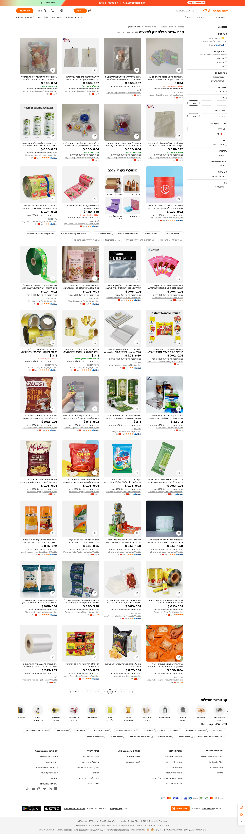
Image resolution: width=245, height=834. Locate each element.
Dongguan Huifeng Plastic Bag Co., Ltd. (82, 612)
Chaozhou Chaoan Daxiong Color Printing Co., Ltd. (38, 428)
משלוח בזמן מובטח (174, 767)
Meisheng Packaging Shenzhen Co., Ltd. (39, 680)
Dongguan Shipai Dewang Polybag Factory (164, 95)
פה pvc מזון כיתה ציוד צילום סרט (40, 234)
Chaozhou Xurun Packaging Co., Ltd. (83, 301)
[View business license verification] (148, 829)
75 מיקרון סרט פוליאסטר (195, 731)
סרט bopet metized (102, 234)
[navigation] (207, 359)
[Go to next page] (70, 691)
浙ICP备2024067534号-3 (195, 830)
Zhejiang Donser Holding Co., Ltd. (126, 431)
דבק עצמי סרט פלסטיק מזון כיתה (138, 240)
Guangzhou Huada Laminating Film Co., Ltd (122, 365)
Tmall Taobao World (108, 821)
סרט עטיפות (80, 731)
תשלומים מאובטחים (173, 756)
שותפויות (54, 778)
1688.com (93, 821)
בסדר (193, 103)
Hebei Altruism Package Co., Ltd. (126, 676)
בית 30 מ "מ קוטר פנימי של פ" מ (73, 234)
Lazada (123, 821)
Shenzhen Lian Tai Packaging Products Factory (122, 297)
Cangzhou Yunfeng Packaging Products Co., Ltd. (122, 616)
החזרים (96, 773)
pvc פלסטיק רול (111, 240)
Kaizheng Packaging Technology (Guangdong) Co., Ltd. (80, 676)
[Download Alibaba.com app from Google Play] (31, 808)
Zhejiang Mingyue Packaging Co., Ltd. (166, 552)
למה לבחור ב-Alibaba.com (212, 756)
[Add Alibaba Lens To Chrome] (180, 808)
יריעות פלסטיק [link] (134, 27)
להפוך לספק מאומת (49, 773)
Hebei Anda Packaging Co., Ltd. (169, 428)
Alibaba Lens (208, 808)
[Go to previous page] (132, 691)
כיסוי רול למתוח (151, 234)
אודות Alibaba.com (214, 751)
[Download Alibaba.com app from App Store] (52, 808)
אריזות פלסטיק (151, 27)
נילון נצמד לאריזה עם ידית (140, 737)
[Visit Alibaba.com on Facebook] (56, 788)
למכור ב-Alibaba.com (49, 756)
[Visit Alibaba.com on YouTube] (33, 788)
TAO (144, 821)
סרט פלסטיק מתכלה (95, 737)
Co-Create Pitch (216, 762)
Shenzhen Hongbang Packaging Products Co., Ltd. (80, 428)
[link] (241, 807)
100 (76, 692)
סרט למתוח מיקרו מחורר (125, 731)
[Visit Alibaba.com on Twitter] (44, 788)
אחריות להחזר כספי (173, 762)
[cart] (52, 11)
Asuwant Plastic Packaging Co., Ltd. (167, 297)
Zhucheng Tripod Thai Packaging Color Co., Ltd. (80, 224)
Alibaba (181, 27)
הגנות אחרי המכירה (173, 773)
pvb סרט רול (148, 731)
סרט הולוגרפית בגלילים (127, 234)
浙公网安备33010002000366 (169, 830)
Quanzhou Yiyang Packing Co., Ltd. (84, 491)
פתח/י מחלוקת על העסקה (88, 767)
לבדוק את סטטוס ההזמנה (47, 767)
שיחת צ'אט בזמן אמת (90, 762)
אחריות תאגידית (216, 767)
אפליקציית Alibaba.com (74, 808)
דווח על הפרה (93, 783)
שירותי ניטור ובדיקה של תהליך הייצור (166, 778)
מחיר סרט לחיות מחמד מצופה (85, 240)
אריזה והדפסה (167, 27)
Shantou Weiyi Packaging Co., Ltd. (84, 367)
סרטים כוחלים (184, 737)
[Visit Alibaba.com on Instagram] (39, 788)
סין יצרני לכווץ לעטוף (169, 731)
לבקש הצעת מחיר (133, 762)
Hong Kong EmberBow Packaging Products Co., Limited (164, 680)
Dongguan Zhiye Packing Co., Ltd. (168, 612)
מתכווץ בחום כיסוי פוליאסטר (36, 731)
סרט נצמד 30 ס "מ (101, 731)
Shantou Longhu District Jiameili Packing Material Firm (164, 361)
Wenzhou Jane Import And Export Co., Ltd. (38, 552)
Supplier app (116, 808)
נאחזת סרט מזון (62, 731)
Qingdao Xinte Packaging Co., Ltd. (42, 301)
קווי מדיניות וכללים (174, 783)
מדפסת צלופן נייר (172, 234)
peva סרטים (217, 731)
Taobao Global (134, 821)
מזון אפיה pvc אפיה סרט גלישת (210, 737)
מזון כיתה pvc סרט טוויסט (169, 240)
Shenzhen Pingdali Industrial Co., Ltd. (41, 612)
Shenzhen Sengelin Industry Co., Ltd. (41, 155)
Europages (163, 821)
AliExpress (82, 821)
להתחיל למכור (52, 762)
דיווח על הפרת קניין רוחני (88, 778)
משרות (220, 773)
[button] (89, 10)
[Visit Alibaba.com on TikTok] (27, 788)
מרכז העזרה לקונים (91, 756)
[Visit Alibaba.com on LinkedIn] (50, 788)
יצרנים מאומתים (133, 756)
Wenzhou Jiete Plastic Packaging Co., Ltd (81, 552)
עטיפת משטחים (164, 737)
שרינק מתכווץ (116, 737)
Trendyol (153, 821)
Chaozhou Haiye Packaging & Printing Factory (164, 491)
